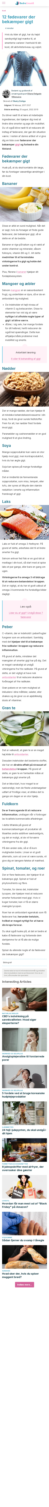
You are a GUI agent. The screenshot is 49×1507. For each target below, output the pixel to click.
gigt (17, 144)
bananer (21, 271)
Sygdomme (7, 1237)
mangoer (15, 290)
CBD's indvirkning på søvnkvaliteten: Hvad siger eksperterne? (19, 1020)
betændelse (9, 769)
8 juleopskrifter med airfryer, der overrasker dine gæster (23, 1168)
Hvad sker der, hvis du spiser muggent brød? (20, 1275)
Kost (4, 11)
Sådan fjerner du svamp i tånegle (23, 1240)
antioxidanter (9, 677)
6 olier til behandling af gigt (26, 358)
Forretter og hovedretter (15, 1164)
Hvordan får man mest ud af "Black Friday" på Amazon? (24, 1205)
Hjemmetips (7, 1127)
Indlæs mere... (24, 1284)
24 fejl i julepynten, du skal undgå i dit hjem (24, 1131)
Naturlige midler (10, 1013)
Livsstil (5, 1201)
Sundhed (6, 1271)
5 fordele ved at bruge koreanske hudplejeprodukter (23, 1095)
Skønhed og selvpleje (12, 1054)
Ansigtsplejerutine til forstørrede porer (23, 1058)
